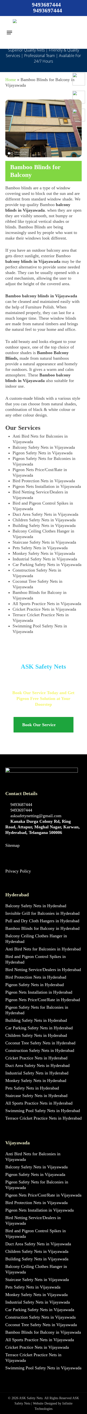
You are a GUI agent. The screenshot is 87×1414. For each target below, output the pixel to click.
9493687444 (20, 804)
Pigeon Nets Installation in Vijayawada (47, 486)
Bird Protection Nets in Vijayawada (44, 480)
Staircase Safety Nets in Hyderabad (36, 1095)
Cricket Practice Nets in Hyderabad (36, 1058)
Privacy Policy (18, 871)
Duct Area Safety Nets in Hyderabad (37, 1065)
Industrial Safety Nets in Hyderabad (36, 1073)
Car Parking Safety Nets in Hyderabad (39, 1027)
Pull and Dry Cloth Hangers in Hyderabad (42, 920)
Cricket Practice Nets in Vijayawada (44, 609)
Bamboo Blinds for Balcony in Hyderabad (42, 928)
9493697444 (20, 810)
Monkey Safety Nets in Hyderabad (35, 1080)
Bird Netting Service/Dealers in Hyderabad (43, 969)
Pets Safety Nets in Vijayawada (40, 547)
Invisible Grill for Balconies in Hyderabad (42, 913)
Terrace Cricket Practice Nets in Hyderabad (43, 1118)
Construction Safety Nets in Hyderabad (39, 1050)
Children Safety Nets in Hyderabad (36, 1035)
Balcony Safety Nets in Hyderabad (35, 905)
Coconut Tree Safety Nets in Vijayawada (41, 1324)
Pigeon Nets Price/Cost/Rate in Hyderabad (42, 999)
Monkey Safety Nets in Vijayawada (44, 553)
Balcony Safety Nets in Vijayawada (44, 447)
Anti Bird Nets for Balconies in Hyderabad (43, 949)
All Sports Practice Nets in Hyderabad (38, 1103)
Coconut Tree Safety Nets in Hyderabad (40, 1042)
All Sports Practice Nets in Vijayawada (47, 603)
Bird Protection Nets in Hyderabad (35, 977)
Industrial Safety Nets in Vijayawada (45, 559)
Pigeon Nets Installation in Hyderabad (38, 992)
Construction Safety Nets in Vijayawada (40, 1317)
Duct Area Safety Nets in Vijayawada (45, 514)
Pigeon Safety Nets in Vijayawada (42, 452)
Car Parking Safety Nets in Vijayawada (47, 564)
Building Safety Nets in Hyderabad (36, 1020)
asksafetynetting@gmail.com (35, 815)
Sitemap (12, 845)
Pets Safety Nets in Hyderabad (32, 1088)
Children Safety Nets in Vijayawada (44, 519)
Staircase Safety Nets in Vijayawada (44, 542)
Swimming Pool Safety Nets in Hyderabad (42, 1110)
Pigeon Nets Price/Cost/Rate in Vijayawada (43, 1195)
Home (10, 79)
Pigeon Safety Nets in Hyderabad (34, 984)
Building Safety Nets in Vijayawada (44, 525)
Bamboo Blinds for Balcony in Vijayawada (43, 1332)
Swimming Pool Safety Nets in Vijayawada (43, 1367)
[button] (9, 32)
